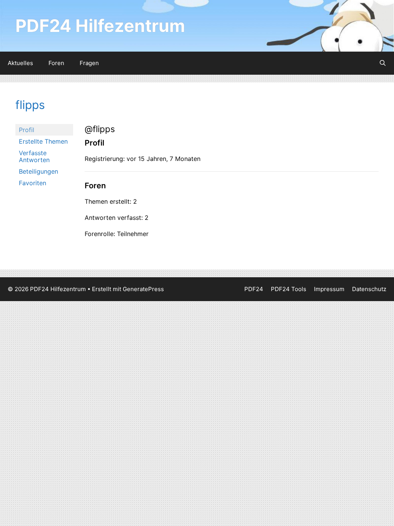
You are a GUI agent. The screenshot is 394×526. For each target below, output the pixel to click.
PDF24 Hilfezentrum (100, 25)
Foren (56, 63)
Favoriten (32, 183)
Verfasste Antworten (34, 156)
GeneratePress (143, 289)
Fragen (89, 63)
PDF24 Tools (288, 289)
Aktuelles (20, 63)
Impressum (329, 289)
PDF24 (253, 289)
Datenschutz (369, 289)
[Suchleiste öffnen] (382, 63)
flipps (30, 105)
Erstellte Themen (43, 141)
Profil (26, 130)
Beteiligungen (38, 171)
